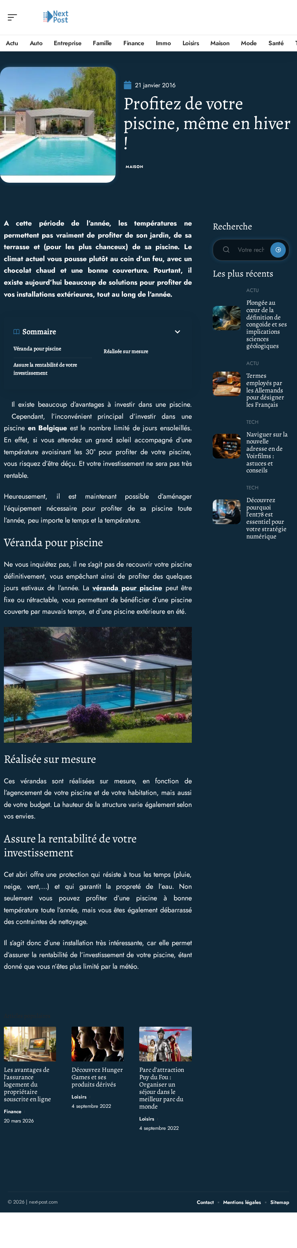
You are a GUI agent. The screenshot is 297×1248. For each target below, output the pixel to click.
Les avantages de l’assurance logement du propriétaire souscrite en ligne (27, 1084)
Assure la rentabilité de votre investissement (45, 369)
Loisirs (79, 1096)
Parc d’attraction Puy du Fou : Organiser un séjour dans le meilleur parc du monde (161, 1088)
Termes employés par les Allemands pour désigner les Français (265, 390)
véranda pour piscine (127, 588)
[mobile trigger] (14, 17)
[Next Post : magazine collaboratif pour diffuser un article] (55, 17)
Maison (134, 167)
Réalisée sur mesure (126, 351)
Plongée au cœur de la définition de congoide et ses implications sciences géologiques (266, 324)
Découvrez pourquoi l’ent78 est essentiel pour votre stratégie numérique (266, 518)
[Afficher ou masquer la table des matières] (119, 331)
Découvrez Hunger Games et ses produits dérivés (97, 1077)
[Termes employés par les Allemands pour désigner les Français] (227, 384)
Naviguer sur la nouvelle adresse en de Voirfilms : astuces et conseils (267, 452)
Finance (12, 1111)
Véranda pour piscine (37, 348)
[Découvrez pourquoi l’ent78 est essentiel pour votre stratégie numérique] (227, 511)
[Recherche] (283, 18)
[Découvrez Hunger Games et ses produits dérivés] (98, 1044)
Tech (252, 422)
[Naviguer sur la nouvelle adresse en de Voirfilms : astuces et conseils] (227, 446)
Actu (252, 290)
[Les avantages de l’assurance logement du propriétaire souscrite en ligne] (30, 1044)
